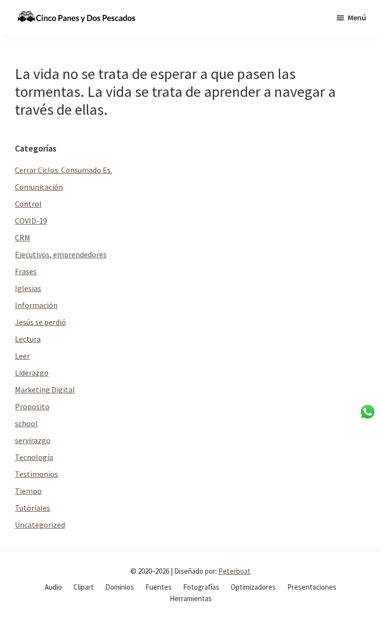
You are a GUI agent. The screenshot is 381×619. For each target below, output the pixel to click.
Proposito (32, 406)
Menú (357, 17)
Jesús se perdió (40, 322)
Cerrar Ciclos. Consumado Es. (63, 170)
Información (36, 305)
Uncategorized (40, 525)
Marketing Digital (45, 389)
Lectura (28, 339)
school (26, 423)
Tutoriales (32, 508)
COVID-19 (31, 221)
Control (28, 204)
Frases (26, 271)
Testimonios (36, 474)
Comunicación (39, 187)
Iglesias (28, 288)
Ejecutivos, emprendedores (61, 254)
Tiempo (28, 491)
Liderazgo (32, 373)
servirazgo (33, 440)
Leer (22, 356)
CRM (22, 237)
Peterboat (234, 571)
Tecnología (34, 457)
